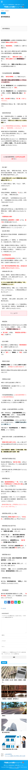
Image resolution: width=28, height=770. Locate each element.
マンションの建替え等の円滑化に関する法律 (15, 755)
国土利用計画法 (6, 732)
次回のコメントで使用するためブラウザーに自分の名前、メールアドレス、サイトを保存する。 (14, 653)
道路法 (3, 715)
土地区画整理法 (8, 754)
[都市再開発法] (15, 602)
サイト (3, 646)
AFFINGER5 (16, 768)
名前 (3, 635)
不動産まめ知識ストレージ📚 (14, 7)
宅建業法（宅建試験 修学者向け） (10, 698)
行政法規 (4, 608)
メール (3, 640)
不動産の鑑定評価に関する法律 (9, 749)
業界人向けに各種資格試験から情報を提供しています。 (14, 765)
